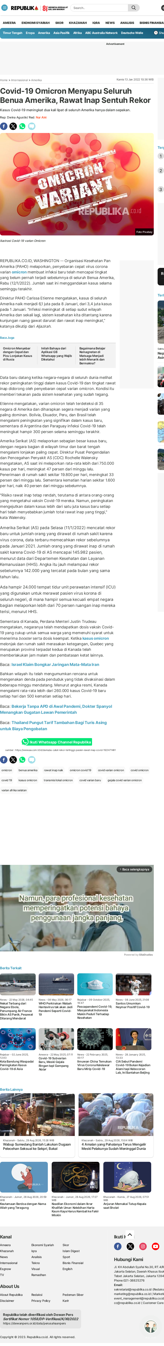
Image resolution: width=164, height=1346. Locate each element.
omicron (19, 272)
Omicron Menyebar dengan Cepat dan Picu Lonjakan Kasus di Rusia (17, 353)
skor (59, 23)
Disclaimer (7, 1300)
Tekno (35, 1263)
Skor (66, 1245)
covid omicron (139, 770)
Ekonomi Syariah (36, 23)
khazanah (78, 23)
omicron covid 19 (80, 770)
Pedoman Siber (73, 1294)
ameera (9, 23)
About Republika (11, 1294)
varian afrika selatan (14, 790)
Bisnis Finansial (73, 1263)
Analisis (36, 1257)
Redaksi (36, 1294)
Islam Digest (71, 1251)
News (4, 1257)
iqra (96, 23)
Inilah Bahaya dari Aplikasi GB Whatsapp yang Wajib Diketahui (56, 353)
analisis (127, 23)
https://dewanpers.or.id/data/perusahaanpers (34, 1323)
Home (4, 80)
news (109, 23)
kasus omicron (95, 638)
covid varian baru (90, 780)
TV (2, 1275)
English (67, 1269)
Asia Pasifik (61, 33)
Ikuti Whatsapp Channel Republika (60, 742)
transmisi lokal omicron (58, 780)
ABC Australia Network (101, 33)
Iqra (34, 1251)
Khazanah (6, 1251)
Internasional (19, 80)
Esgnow (5, 1269)
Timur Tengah (12, 33)
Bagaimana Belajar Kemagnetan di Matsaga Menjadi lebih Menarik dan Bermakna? (92, 355)
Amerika (44, 33)
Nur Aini (41, 117)
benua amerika (28, 770)
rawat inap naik (53, 770)
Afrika (77, 33)
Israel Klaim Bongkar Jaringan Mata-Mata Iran (55, 664)
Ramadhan (38, 1275)
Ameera (5, 1245)
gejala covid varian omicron (125, 780)
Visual (35, 1269)
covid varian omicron (111, 770)
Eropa (30, 33)
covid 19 (6, 780)
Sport (66, 1257)
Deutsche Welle (132, 33)
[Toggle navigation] (4, 7)
